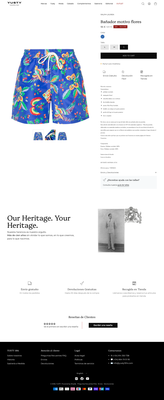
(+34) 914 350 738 (121, 355)
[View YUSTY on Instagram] (76, 378)
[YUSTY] (14, 4)
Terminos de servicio (84, 363)
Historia (11, 359)
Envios (44, 359)
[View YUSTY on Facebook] (82, 378)
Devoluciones (47, 363)
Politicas (78, 359)
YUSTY (58, 384)
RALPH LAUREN (107, 14)
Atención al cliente (50, 350)
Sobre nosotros (14, 355)
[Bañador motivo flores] (38, 134)
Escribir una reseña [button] (103, 325)
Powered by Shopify (69, 384)
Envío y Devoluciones (110, 172)
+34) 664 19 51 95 (122, 359)
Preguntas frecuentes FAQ (53, 355)
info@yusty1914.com (123, 363)
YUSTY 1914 (13, 350)
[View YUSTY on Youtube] (87, 378)
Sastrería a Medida (16, 363)
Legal (77, 350)
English (80, 373)
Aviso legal (80, 355)
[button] (143, 3)
